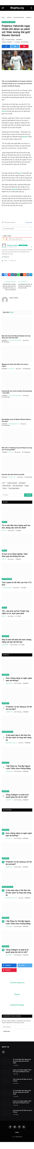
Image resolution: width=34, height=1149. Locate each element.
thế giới (24, 136)
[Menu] (3, 8)
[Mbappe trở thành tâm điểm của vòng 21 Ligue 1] (17, 353)
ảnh (20, 173)
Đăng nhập (29, 222)
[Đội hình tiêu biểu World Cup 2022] (17, 463)
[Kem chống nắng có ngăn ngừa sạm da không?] (17, 667)
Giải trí (4, 521)
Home (17, 1132)
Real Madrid (22, 483)
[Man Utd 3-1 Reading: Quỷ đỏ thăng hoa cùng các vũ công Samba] (17, 437)
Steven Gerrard (7, 485)
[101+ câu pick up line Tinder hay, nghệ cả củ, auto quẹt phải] (17, 600)
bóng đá (14, 189)
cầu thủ (4, 111)
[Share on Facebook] (6, 46)
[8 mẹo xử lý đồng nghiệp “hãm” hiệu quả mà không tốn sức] (17, 542)
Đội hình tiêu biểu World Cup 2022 (13, 474)
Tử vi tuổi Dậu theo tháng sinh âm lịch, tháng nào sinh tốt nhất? (22, 1061)
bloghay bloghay (11, 39)
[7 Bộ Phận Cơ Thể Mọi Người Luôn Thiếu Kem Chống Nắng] (17, 755)
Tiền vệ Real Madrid (14, 488)
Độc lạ (4, 550)
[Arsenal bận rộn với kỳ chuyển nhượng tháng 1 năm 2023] (17, 380)
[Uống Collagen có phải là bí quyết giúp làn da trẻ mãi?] (17, 783)
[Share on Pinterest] (24, 46)
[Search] (31, 8)
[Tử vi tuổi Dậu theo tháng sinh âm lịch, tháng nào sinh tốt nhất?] (17, 514)
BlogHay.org (19, 1136)
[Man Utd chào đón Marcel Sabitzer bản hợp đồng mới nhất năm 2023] (17, 325)
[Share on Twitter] (15, 46)
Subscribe (6, 1031)
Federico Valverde (12, 483)
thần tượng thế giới (17, 485)
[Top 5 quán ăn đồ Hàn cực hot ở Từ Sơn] (17, 571)
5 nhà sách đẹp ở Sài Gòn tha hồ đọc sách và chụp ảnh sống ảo (18, 737)
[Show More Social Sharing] (30, 46)
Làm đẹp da (5, 636)
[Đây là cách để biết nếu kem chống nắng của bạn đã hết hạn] (17, 628)
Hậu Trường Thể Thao (8, 22)
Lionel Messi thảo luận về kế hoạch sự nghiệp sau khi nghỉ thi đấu (25, 286)
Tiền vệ (4, 488)
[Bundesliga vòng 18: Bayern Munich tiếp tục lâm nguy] (17, 408)
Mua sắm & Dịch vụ (7, 731)
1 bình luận (17, 42)
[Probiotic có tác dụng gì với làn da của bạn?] (17, 695)
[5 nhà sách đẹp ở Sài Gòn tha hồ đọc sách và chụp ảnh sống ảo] (17, 724)
